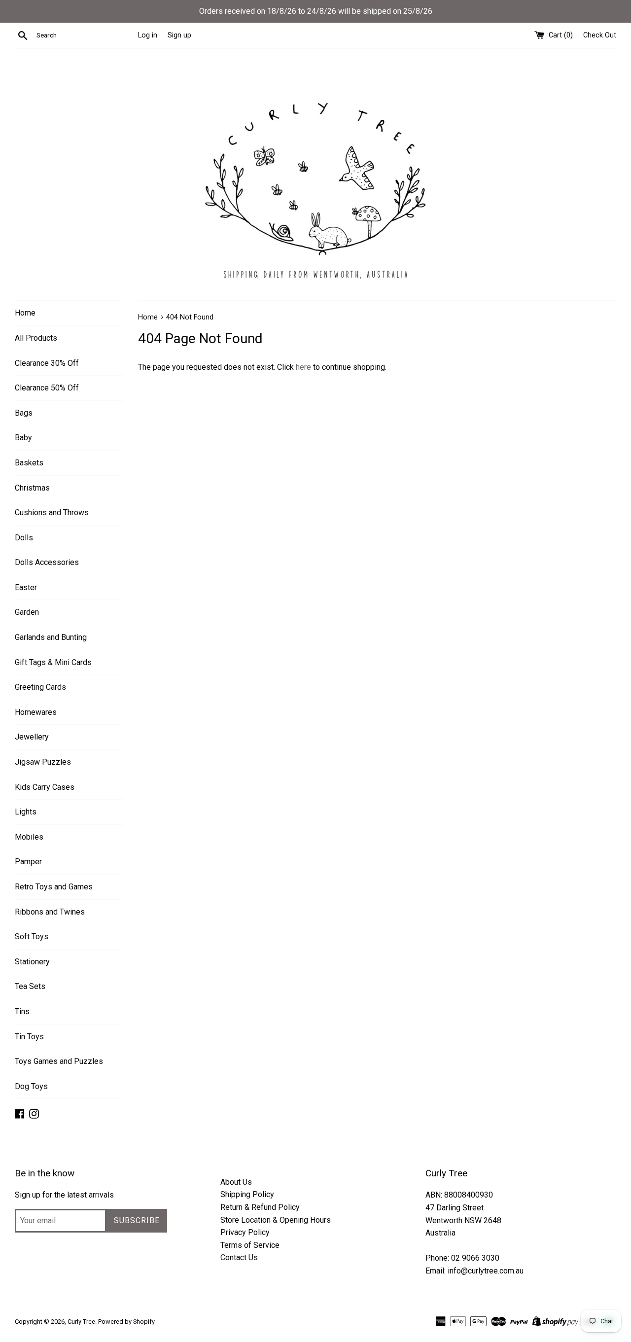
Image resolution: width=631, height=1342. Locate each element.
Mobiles (29, 837)
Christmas (32, 488)
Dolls (24, 537)
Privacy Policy (245, 1232)
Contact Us (239, 1257)
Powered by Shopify (126, 1321)
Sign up (179, 35)
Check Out (599, 35)
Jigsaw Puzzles (43, 762)
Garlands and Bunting (51, 637)
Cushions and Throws (52, 512)
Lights (25, 811)
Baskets (29, 462)
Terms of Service (250, 1245)
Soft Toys (31, 936)
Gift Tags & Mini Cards (53, 662)
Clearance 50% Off (47, 387)
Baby (23, 437)
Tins (22, 1011)
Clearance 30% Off (47, 363)
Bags (24, 413)
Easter (26, 587)
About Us (236, 1182)
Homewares (36, 712)
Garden (27, 612)
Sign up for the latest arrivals (64, 1195)
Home (25, 313)
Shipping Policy (247, 1194)
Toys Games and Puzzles (59, 1061)
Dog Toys (31, 1086)
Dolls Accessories (47, 562)
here (303, 367)
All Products (36, 338)
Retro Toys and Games (54, 886)
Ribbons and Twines (50, 912)
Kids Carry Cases (44, 787)
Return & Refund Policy (260, 1207)
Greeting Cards (40, 687)
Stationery (32, 961)
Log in (147, 35)
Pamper (28, 861)
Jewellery (32, 737)
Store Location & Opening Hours (275, 1220)
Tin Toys (29, 1036)
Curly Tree (81, 1321)
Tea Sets (30, 986)
